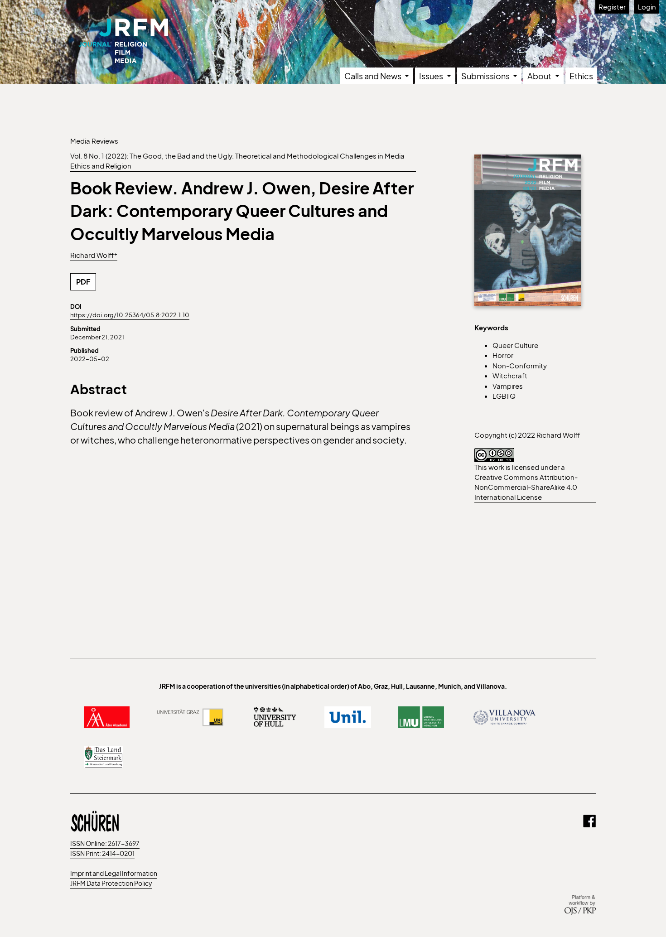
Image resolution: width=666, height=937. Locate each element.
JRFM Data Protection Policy (111, 883)
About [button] (540, 76)
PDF (83, 281)
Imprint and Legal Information (113, 873)
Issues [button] (431, 76)
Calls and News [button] (373, 76)
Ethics (581, 76)
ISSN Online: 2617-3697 (105, 843)
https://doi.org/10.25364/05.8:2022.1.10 (129, 315)
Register (612, 6)
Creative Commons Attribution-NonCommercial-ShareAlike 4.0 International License (526, 487)
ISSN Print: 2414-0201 (102, 853)
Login (647, 6)
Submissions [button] (486, 76)
